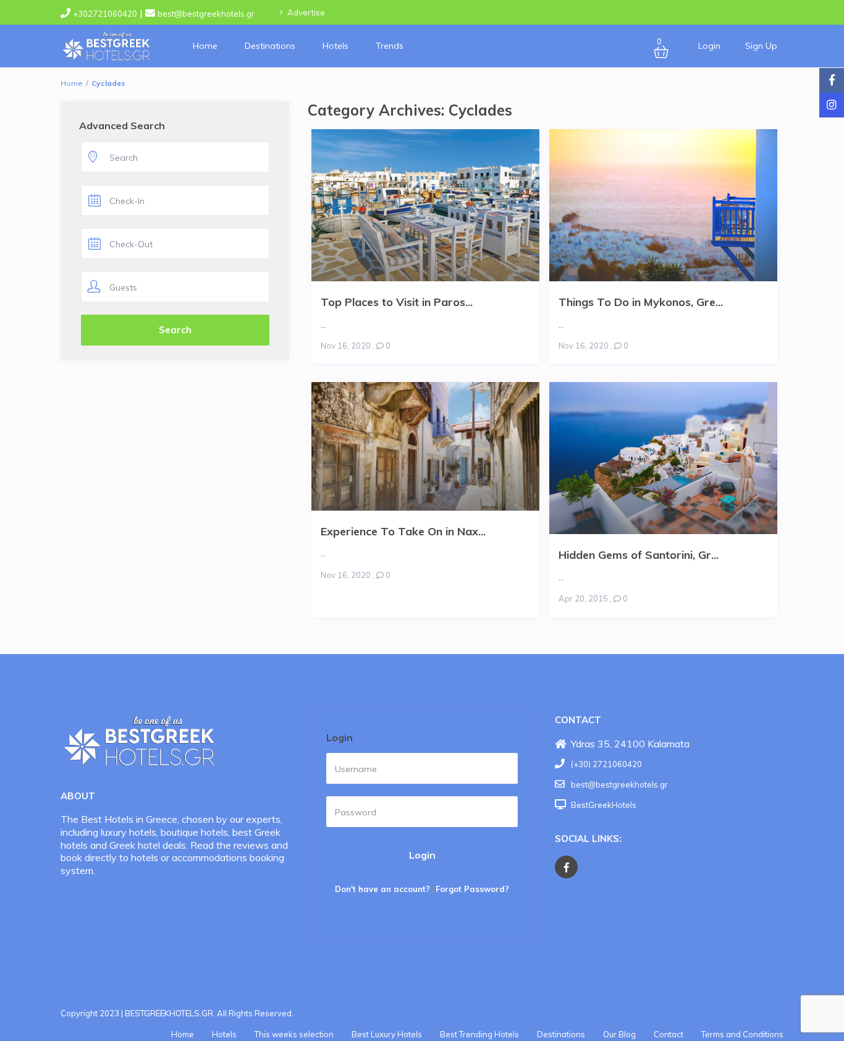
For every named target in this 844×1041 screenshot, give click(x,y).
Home (205, 45)
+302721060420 (105, 14)
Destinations (270, 45)
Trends (389, 45)
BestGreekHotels (603, 805)
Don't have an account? (382, 889)
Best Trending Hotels (479, 1034)
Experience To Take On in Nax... (403, 531)
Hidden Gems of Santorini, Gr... (639, 554)
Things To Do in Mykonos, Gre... (641, 301)
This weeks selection (294, 1034)
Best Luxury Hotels (387, 1034)
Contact (668, 1034)
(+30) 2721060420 (606, 764)
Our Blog (619, 1034)
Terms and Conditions (742, 1034)
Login (422, 855)
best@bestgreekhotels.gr (206, 14)
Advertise (306, 12)
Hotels (335, 45)
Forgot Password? (472, 889)
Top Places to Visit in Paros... (397, 301)
